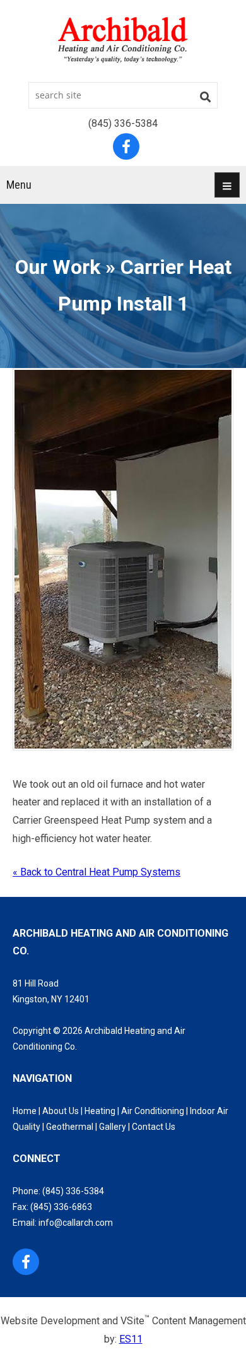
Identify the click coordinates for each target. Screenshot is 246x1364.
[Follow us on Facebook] (26, 1261)
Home (25, 1111)
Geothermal (69, 1127)
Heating (100, 1111)
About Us (60, 1111)
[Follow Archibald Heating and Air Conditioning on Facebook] (126, 146)
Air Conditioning (152, 1111)
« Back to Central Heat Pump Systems (96, 872)
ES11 (131, 1339)
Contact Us (153, 1127)
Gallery (112, 1127)
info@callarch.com (75, 1223)
